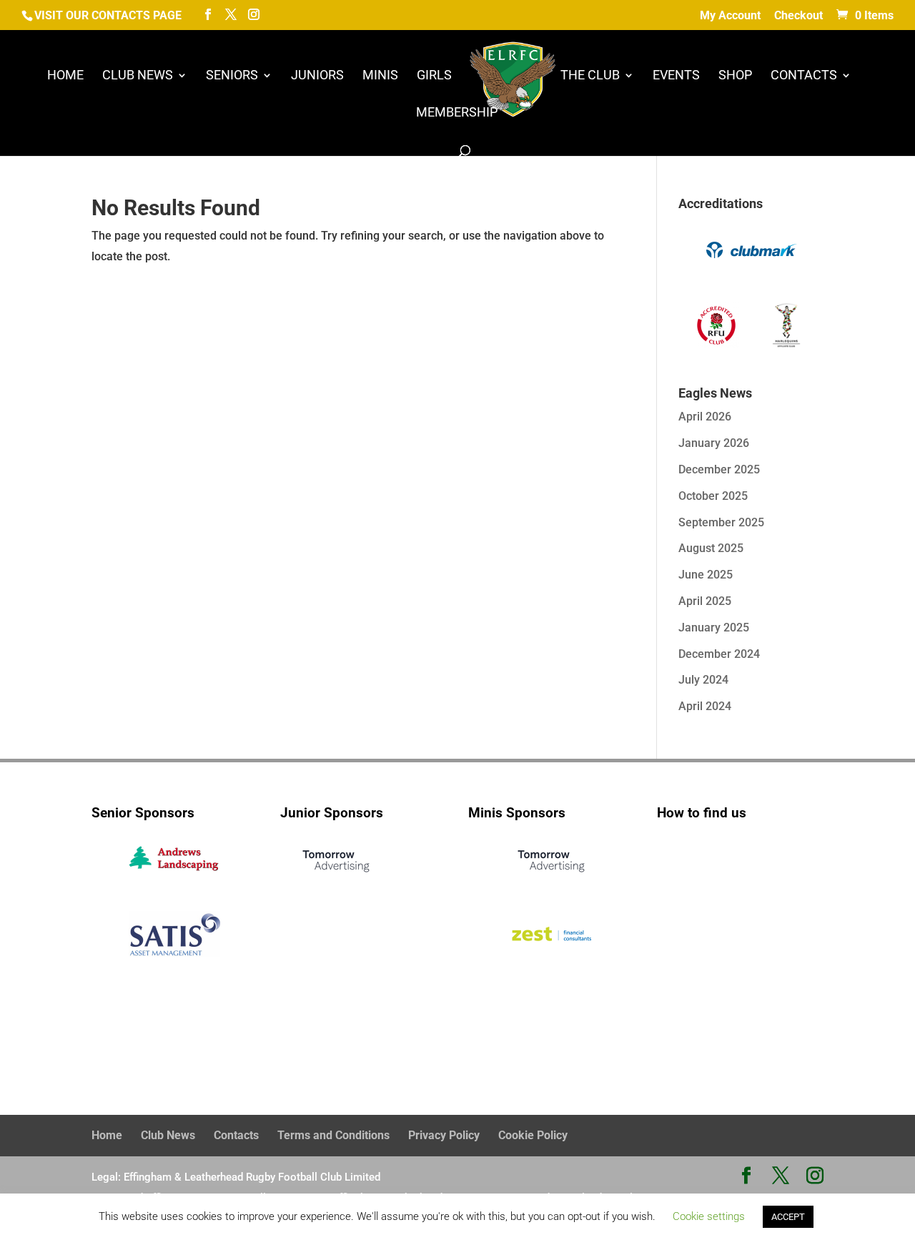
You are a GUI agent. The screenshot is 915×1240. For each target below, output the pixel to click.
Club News (137, 76)
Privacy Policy (444, 1135)
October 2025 (713, 496)
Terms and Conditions (333, 1135)
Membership (457, 113)
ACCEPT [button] (788, 1216)
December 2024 (719, 654)
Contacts (804, 76)
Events (676, 76)
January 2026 (713, 443)
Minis (380, 76)
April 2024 (704, 706)
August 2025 (710, 548)
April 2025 (704, 601)
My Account (730, 16)
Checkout (798, 16)
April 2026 (704, 416)
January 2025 (713, 627)
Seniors (232, 76)
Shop (735, 76)
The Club (590, 76)
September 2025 (721, 522)
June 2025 (705, 574)
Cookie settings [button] (709, 1216)
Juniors (317, 76)
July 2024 (703, 680)
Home (65, 76)
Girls (434, 76)
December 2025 (719, 469)
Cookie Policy (533, 1135)
